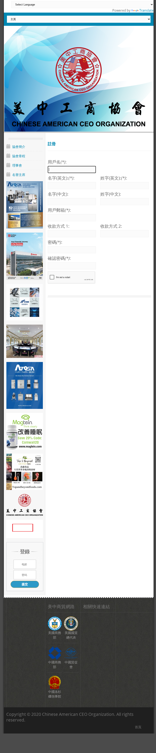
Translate (146, 10)
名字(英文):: (61, 178)
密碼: (55, 242)
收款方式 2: (111, 226)
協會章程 (18, 156)
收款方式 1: (58, 226)
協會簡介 (18, 146)
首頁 (138, 727)
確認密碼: (59, 258)
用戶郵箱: (59, 210)
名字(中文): (58, 194)
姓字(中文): (110, 194)
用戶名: (57, 162)
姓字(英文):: (113, 178)
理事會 (17, 165)
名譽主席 (18, 175)
